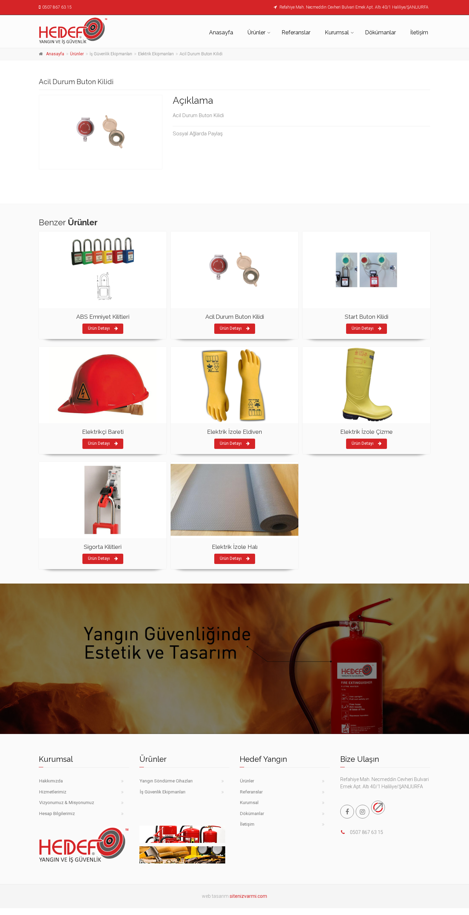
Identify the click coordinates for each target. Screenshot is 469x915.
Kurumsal (337, 32)
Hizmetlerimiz (52, 791)
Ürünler (256, 32)
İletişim (419, 32)
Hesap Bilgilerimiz (57, 813)
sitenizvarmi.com (248, 896)
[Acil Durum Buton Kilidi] (100, 132)
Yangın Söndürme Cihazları (166, 780)
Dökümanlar (380, 32)
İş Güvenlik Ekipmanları (162, 791)
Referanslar (296, 32)
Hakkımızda (51, 780)
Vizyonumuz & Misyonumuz (66, 802)
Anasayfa (221, 32)
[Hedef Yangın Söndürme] (84, 30)
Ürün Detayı (99, 328)
